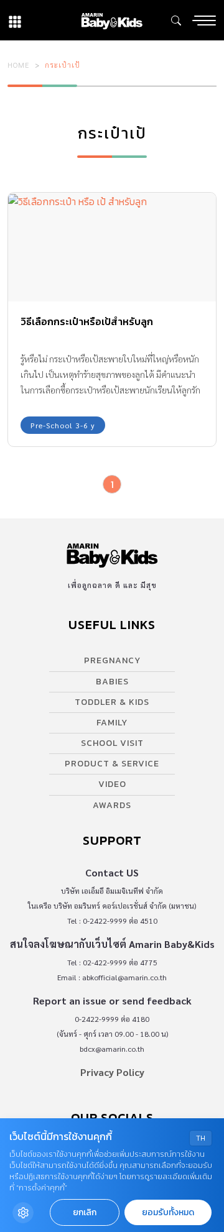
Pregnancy (112, 660)
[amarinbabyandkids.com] (111, 20)
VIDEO (112, 784)
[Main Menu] (204, 20)
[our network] (14, 20)
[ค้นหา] (176, 20)
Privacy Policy (112, 1071)
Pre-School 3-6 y (62, 425)
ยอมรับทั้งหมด (168, 1212)
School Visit (112, 743)
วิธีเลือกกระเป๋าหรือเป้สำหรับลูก (87, 321)
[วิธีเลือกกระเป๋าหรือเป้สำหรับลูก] (112, 247)
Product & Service (112, 763)
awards (112, 805)
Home (18, 65)
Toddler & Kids (112, 702)
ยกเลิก (84, 1212)
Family (112, 722)
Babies (112, 681)
